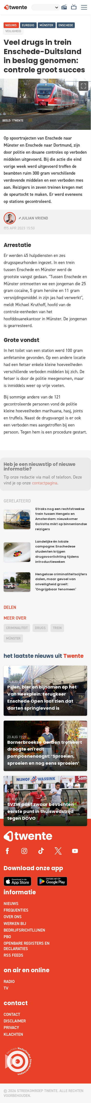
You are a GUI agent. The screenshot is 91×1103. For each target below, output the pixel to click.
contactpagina (44, 483)
